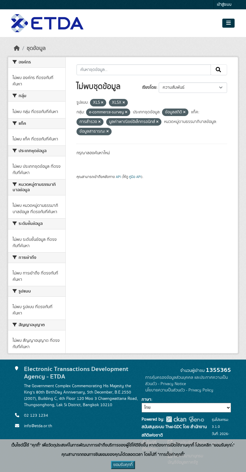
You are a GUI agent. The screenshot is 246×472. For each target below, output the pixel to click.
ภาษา (146, 400)
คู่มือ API (135, 176)
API (118, 176)
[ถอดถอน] (102, 102)
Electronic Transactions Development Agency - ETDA (76, 373)
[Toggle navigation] (228, 23)
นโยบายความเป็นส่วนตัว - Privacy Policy (179, 390)
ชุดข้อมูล (36, 48)
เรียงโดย (149, 87)
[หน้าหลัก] (17, 48)
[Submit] (219, 69)
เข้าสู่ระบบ (224, 5)
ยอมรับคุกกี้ (123, 465)
